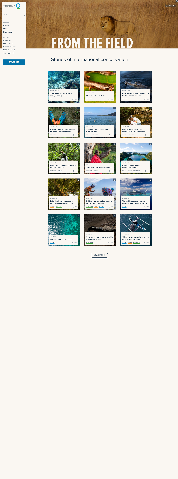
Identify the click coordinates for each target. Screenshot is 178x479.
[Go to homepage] (12, 6)
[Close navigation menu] (23, 6)
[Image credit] (177, 1)
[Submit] (23, 15)
